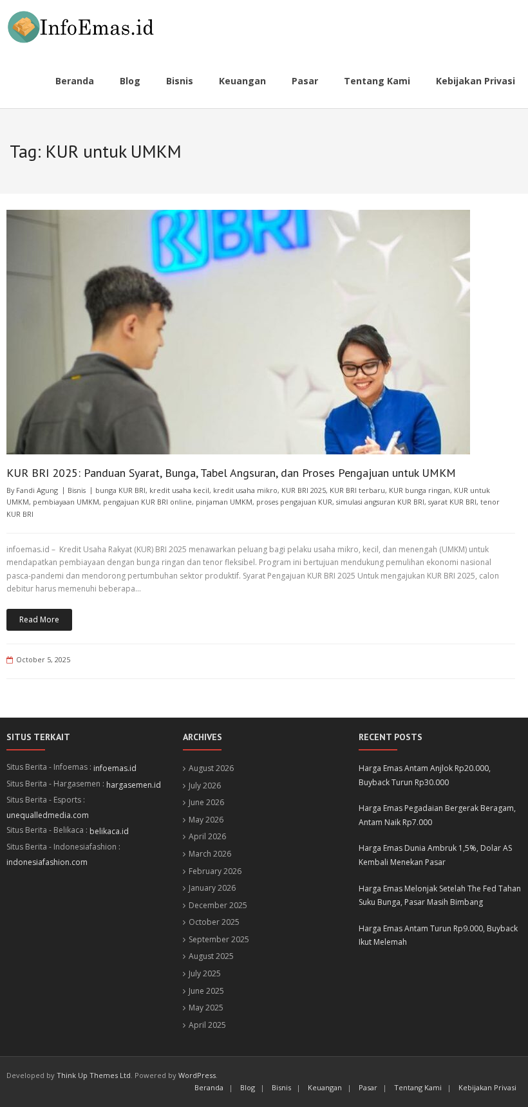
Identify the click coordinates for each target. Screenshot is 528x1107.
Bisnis (77, 490)
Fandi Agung (37, 490)
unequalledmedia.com (47, 815)
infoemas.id (115, 768)
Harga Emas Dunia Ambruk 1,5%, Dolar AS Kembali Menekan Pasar (435, 855)
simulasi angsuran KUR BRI (380, 502)
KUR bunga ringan (419, 490)
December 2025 (218, 905)
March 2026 (210, 853)
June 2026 (206, 802)
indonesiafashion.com (47, 862)
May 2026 (206, 819)
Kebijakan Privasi (487, 1087)
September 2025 (219, 939)
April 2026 (207, 836)
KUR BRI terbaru (357, 490)
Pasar (368, 1087)
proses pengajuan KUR (294, 502)
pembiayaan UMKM (66, 502)
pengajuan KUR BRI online (147, 502)
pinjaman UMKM (224, 502)
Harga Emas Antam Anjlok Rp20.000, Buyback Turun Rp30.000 (425, 775)
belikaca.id (109, 831)
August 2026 (211, 768)
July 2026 (205, 785)
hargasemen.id (133, 784)
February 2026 (215, 871)
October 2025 (214, 921)
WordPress (197, 1075)
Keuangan (325, 1087)
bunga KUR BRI (120, 490)
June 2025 (206, 990)
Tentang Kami (418, 1087)
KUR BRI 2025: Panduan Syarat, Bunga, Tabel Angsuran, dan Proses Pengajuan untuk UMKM (231, 472)
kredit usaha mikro (245, 490)
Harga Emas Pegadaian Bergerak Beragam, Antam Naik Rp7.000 (437, 815)
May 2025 (206, 1007)
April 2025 (207, 1024)
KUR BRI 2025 (303, 490)
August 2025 (211, 956)
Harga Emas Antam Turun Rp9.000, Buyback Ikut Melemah (438, 935)
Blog (247, 1087)
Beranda (208, 1087)
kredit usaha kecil (179, 490)
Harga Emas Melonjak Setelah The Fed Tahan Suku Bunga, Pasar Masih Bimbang (440, 895)
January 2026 (212, 887)
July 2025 (205, 973)
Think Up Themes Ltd (94, 1075)
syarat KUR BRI (452, 502)
